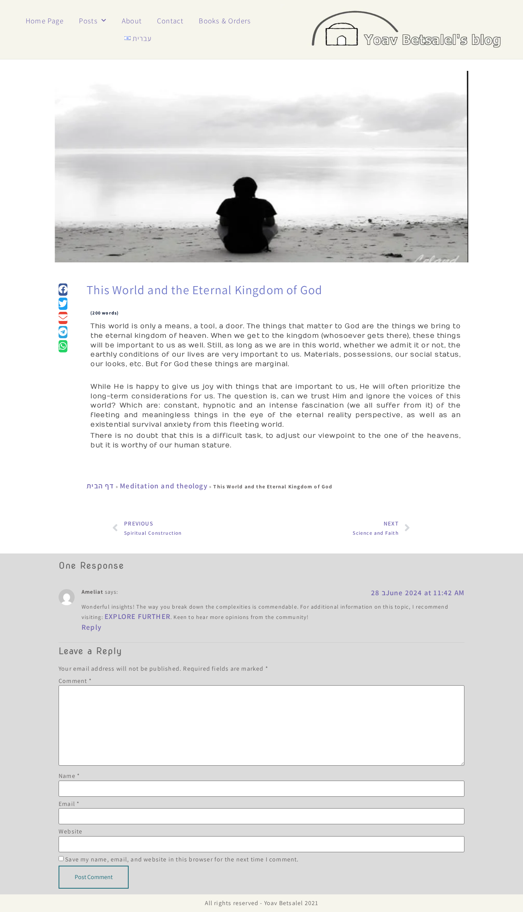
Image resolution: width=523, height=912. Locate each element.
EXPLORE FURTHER (137, 616)
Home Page (45, 21)
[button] (63, 289)
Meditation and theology (164, 485)
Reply (91, 627)
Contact (170, 21)
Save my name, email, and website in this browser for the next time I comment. (182, 859)
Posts (88, 21)
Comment (75, 681)
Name (69, 776)
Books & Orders (225, 21)
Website (70, 831)
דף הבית (100, 485)
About (132, 21)
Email (69, 804)
